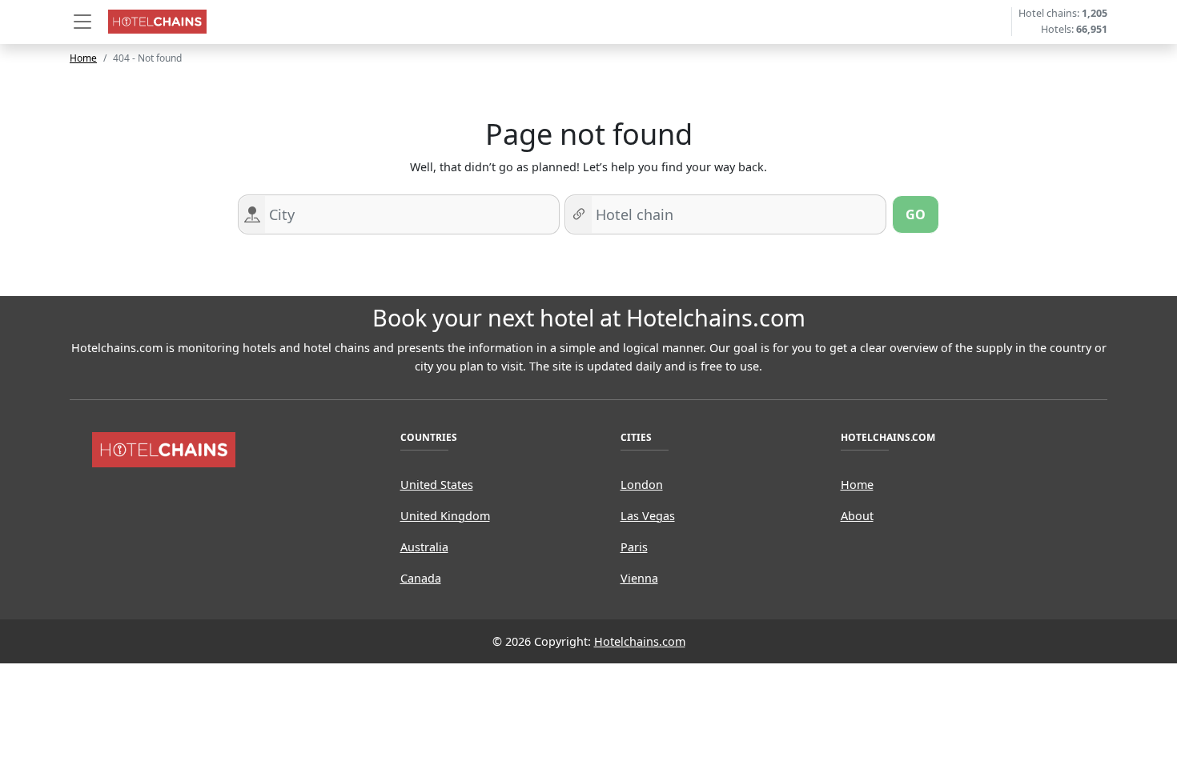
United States (436, 484)
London (642, 484)
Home (83, 58)
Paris (634, 547)
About (857, 515)
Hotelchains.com (639, 641)
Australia (424, 547)
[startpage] (164, 448)
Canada (420, 578)
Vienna (639, 578)
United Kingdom (445, 515)
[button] (82, 21)
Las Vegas (648, 515)
